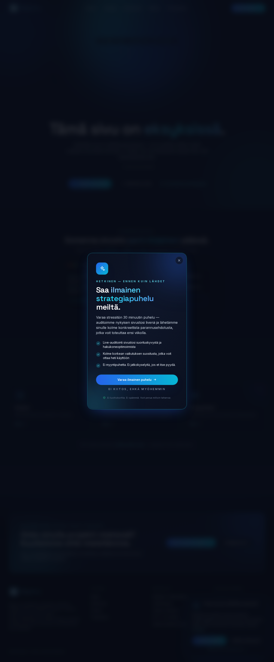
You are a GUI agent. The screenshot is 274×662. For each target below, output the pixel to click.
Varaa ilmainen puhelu (135, 379)
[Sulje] (179, 260)
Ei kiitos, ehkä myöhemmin (137, 389)
